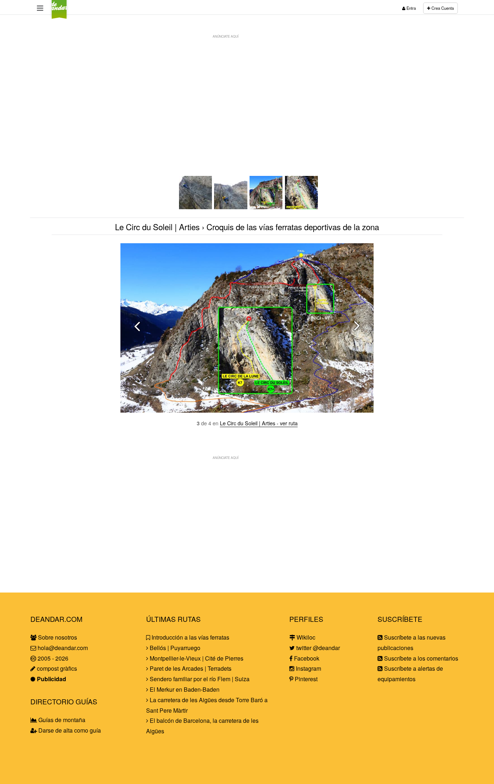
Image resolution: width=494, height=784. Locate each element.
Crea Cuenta (442, 8)
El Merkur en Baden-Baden (184, 689)
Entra (410, 8)
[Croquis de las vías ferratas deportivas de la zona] (267, 207)
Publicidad (50, 679)
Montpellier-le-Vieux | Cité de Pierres (195, 658)
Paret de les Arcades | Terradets (189, 668)
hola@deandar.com (63, 648)
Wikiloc (305, 637)
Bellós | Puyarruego (174, 648)
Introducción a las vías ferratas (189, 637)
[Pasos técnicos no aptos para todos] (231, 207)
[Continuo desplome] (196, 207)
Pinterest (305, 679)
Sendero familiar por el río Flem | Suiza (199, 679)
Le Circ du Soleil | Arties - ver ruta (259, 423)
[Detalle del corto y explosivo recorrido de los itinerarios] (302, 207)
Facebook (306, 658)
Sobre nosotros (57, 637)
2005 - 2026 (52, 658)
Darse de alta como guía (69, 730)
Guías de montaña (61, 720)
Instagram (307, 668)
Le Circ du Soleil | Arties (157, 226)
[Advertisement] (247, 92)
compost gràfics (56, 668)
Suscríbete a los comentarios (420, 658)
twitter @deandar (317, 648)
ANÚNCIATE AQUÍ (225, 36)
